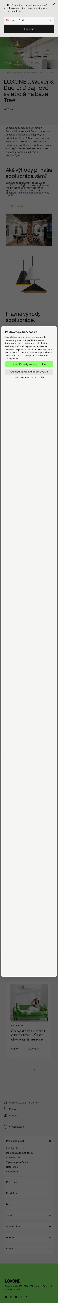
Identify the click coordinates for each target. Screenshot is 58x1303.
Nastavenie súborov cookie (29, 377)
